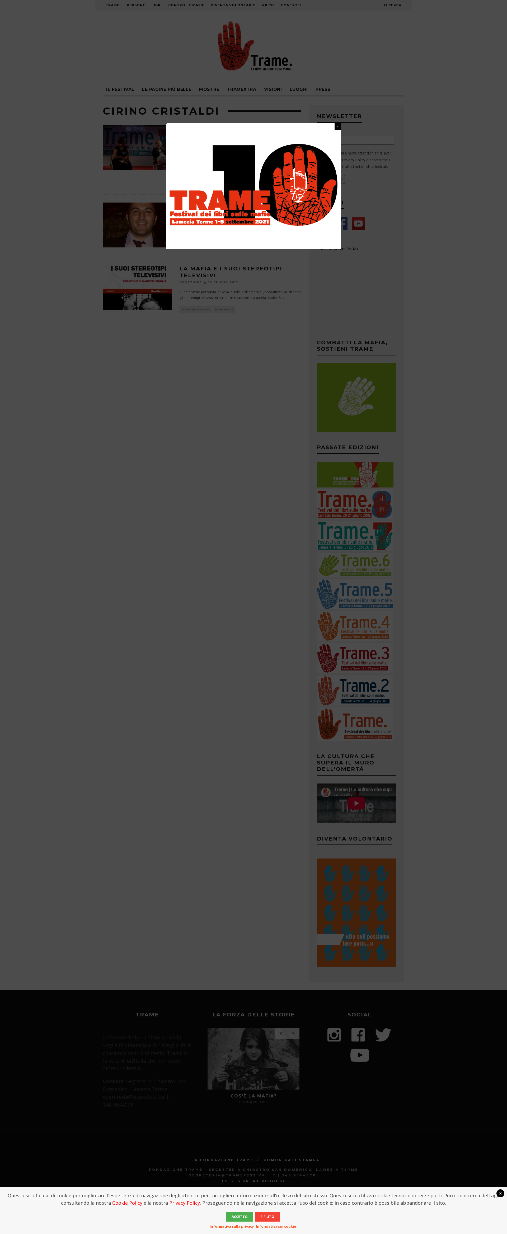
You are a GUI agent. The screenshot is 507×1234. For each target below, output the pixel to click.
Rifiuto (267, 1216)
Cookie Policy (127, 1203)
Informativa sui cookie (276, 1226)
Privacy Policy (184, 1203)
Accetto (240, 1216)
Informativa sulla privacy (232, 1226)
